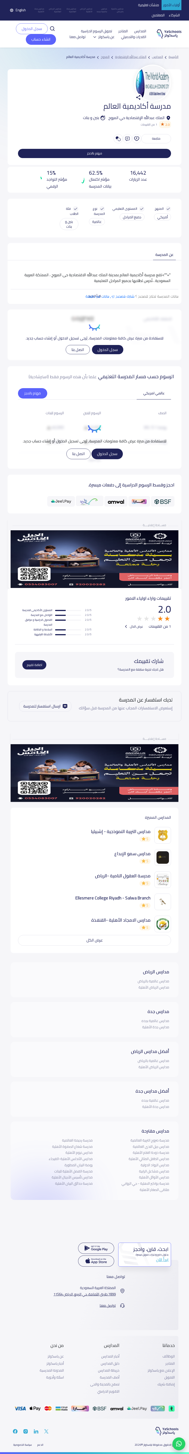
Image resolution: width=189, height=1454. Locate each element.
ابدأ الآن (162, 1259)
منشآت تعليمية (148, 5)
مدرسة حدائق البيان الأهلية (74, 1183)
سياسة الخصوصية (22, 1444)
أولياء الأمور (171, 5)
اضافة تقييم (34, 665)
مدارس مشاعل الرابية (154, 1171)
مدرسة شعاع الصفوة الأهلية (72, 1146)
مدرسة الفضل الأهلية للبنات (73, 1171)
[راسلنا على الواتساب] (178, 1443)
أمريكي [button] (162, 217)
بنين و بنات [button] (69, 224)
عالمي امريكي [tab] (154, 393)
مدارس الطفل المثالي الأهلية (149, 1159)
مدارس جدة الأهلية (39, 10)
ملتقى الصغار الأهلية (154, 1190)
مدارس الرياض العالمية (55, 10)
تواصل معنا (77, 36)
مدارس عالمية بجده (102, 10)
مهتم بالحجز (94, 153)
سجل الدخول (107, 349)
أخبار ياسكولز (55, 1363)
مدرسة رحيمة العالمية (77, 1140)
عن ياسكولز (56, 1356)
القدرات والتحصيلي (133, 36)
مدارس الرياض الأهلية (86, 10)
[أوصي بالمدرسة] (136, 138)
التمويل (169, 1377)
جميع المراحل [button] (132, 217)
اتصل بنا (77, 349)
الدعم (40, 1444)
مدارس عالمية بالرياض (117, 10)
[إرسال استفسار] (127, 138)
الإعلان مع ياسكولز (161, 1370)
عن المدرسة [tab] (164, 254)
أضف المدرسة (109, 1377)
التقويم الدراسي (108, 1391)
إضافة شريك (166, 1384)
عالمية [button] (97, 222)
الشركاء (174, 15)
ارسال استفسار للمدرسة (42, 706)
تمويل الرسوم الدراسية (96, 31)
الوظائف (168, 1356)
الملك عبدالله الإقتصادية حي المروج (136, 118)
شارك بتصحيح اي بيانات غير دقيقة (110, 296)
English (21, 10)
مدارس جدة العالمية (71, 10)
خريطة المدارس (108, 1370)
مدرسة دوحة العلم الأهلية (151, 1152)
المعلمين (158, 15)
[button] (52, 28)
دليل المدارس (110, 1363)
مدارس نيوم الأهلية (79, 1152)
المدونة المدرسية (52, 1370)
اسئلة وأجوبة (55, 1377)
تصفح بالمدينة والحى (104, 1384)
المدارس (140, 31)
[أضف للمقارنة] (118, 138)
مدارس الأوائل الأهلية (154, 1177)
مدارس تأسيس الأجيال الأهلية (72, 1177)
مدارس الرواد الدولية (155, 1165)
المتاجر (123, 31)
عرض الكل (136, 626)
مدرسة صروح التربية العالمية (149, 1140)
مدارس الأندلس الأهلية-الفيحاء (71, 1159)
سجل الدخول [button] (32, 28)
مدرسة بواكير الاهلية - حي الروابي (145, 1183)
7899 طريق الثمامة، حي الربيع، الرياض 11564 (84, 1294)
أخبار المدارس (110, 1356)
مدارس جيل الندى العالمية (151, 1146)
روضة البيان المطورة (79, 1165)
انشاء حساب (40, 39)
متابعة (156, 138)
